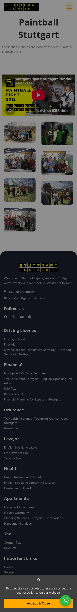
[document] (38, 306)
